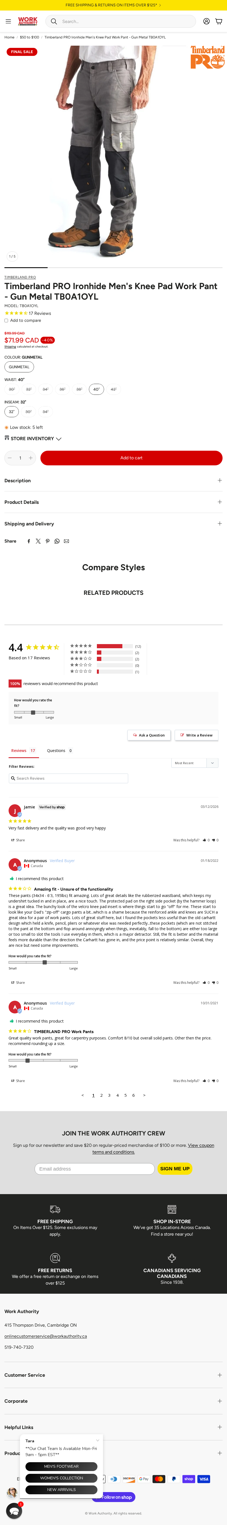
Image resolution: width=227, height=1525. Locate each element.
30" (12, 389)
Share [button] (20, 840)
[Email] (66, 541)
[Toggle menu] (8, 21)
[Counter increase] (31, 458)
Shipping (10, 346)
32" (29, 389)
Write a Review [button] (199, 735)
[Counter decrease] (10, 458)
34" (45, 389)
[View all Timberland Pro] (208, 57)
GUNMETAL (19, 366)
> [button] (144, 1095)
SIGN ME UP (175, 1168)
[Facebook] (28, 541)
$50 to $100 (29, 37)
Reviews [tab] (18, 750)
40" (96, 389)
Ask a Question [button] (152, 735)
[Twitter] (38, 541)
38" (79, 389)
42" (114, 389)
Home (9, 37)
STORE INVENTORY (32, 438)
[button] (121, 21)
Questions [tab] (56, 750)
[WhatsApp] (57, 541)
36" (62, 389)
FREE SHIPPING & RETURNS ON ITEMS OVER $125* (111, 5)
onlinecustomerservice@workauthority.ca (45, 1336)
